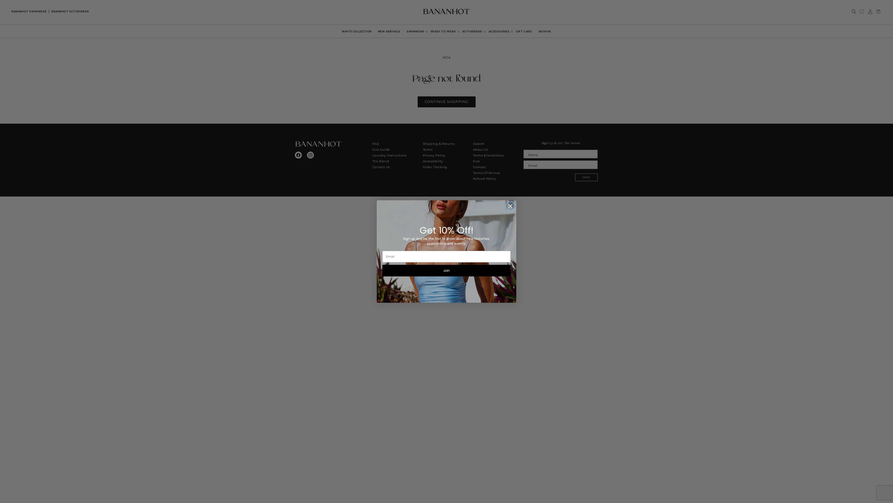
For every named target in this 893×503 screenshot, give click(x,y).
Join (446, 270)
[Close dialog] (510, 206)
